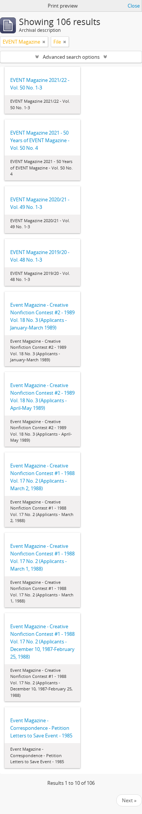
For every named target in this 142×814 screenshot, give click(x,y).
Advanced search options (71, 56)
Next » (129, 800)
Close (134, 5)
